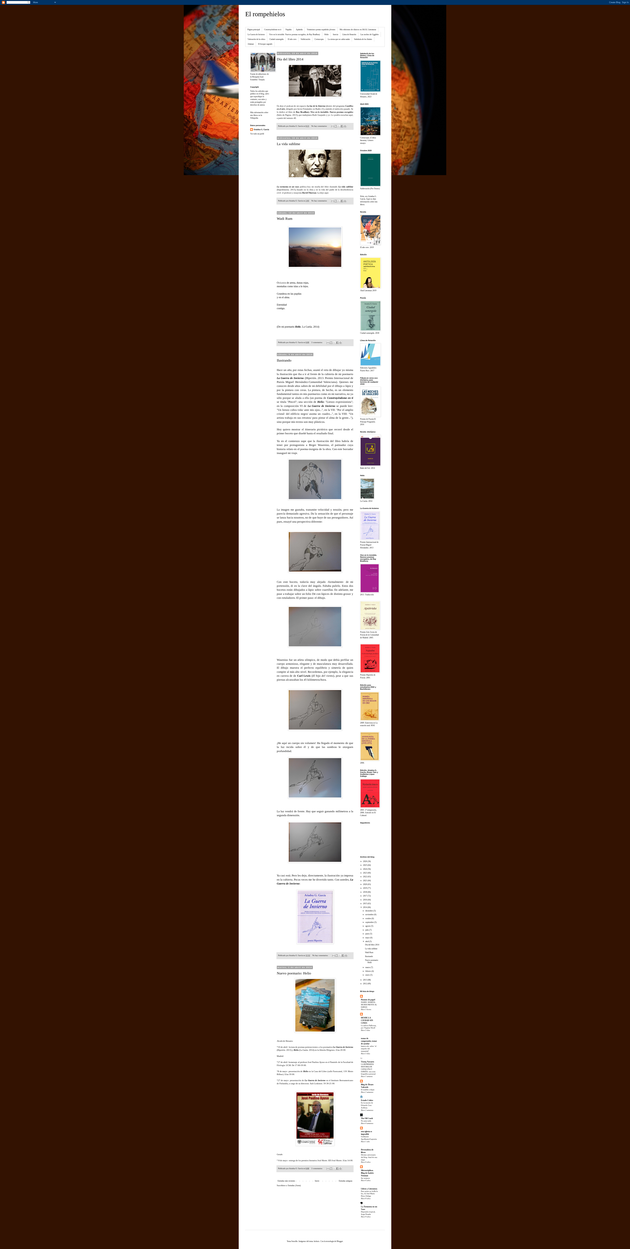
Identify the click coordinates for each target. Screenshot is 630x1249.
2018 (365, 892)
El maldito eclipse (367, 1090)
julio (367, 930)
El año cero (292, 39)
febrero (368, 971)
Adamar (251, 44)
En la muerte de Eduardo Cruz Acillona (367, 1105)
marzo (368, 967)
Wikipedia (254, 118)
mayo (367, 938)
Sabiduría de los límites (363, 39)
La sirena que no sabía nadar (339, 39)
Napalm (288, 29)
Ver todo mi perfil (257, 134)
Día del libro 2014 (290, 59)
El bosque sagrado (265, 44)
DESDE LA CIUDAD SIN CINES (367, 1020)
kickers (316, 1241)
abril (367, 941)
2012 (365, 983)
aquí (351, 115)
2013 (365, 980)
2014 (365, 907)
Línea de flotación (349, 34)
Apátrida (299, 29)
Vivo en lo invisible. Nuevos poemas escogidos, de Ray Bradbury (294, 34)
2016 (365, 900)
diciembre (369, 911)
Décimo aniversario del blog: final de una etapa (369, 1157)
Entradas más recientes (286, 1181)
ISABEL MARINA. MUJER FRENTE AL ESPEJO (369, 1004)
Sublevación (305, 39)
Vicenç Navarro (367, 1062)
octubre (368, 918)
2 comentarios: (317, 342)
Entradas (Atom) (294, 1185)
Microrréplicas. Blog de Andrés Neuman (367, 1173)
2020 (365, 884)
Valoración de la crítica (256, 39)
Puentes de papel (368, 1000)
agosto (368, 926)
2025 (365, 865)
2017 (365, 896)
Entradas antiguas (345, 1181)
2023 (365, 873)
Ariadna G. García (261, 129)
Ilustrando (284, 360)
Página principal (253, 29)
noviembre (369, 914)
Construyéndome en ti (272, 29)
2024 (365, 869)
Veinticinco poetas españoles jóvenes (321, 29)
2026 (365, 861)
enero (367, 975)
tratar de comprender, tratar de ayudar (369, 1041)
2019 (365, 888)
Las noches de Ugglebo (369, 34)
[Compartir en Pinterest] (345, 126)
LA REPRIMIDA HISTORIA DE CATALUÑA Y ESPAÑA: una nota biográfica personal (368, 1069)
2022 (365, 876)
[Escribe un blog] (335, 126)
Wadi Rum (284, 218)
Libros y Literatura (369, 1189)
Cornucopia (319, 39)
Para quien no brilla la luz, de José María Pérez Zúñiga (369, 1193)
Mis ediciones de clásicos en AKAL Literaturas (358, 29)
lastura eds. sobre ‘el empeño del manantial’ (368, 1048)
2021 (365, 880)
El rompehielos (265, 14)
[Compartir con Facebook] (342, 126)
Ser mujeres (365, 1178)
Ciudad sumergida (276, 39)
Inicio (317, 1181)
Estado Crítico (367, 1100)
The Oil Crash (367, 1118)
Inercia (335, 34)
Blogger (340, 1241)
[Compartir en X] (338, 126)
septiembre (369, 922)
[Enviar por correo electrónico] (332, 126)
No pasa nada (366, 1121)
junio (367, 934)
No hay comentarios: (319, 126)
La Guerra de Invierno (256, 34)
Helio (326, 34)
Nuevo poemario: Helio (294, 973)
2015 (365, 903)
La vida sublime (288, 144)
